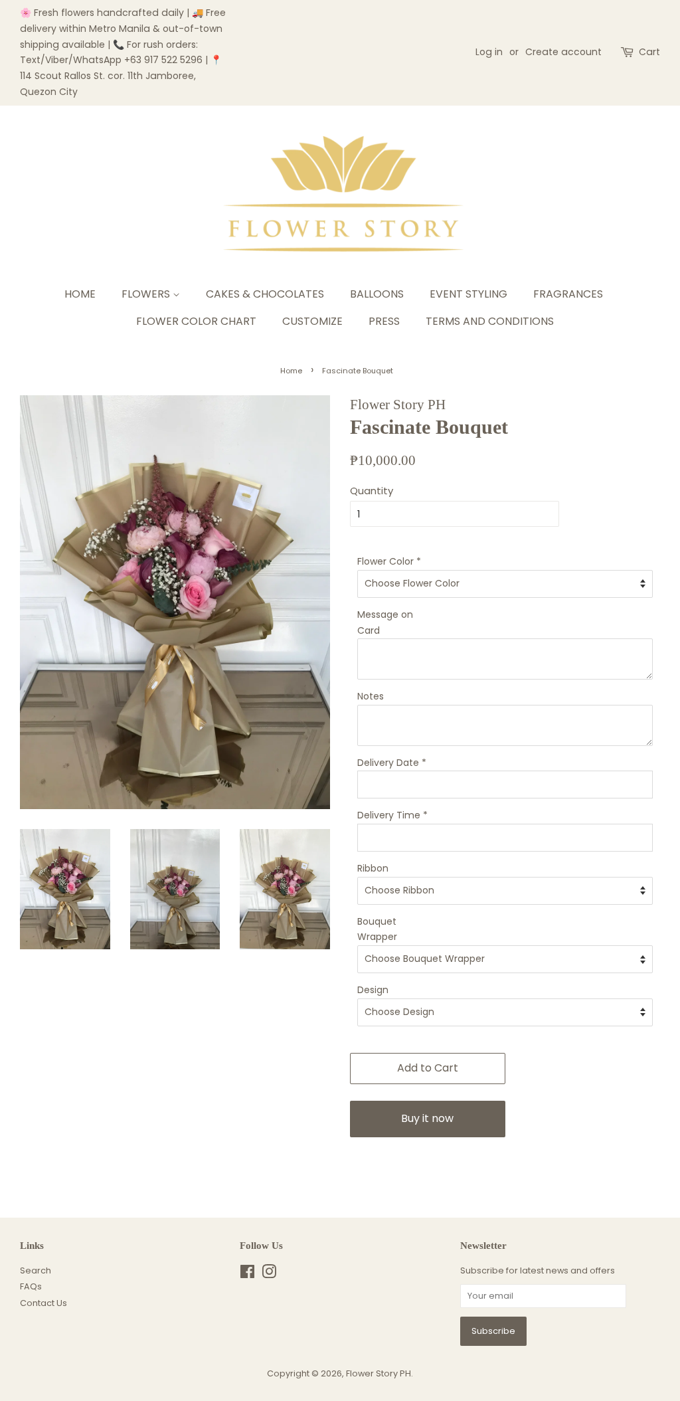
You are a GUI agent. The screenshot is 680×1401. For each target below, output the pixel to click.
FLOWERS (147, 294)
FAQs (31, 1286)
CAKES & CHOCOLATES (265, 294)
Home (291, 370)
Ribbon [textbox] (372, 868)
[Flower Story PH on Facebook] (247, 1274)
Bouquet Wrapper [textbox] (377, 929)
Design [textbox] (372, 989)
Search (35, 1270)
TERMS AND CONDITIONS (490, 321)
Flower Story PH (378, 1373)
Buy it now (427, 1118)
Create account (563, 51)
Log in (489, 51)
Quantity (371, 491)
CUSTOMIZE (312, 321)
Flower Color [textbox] (389, 561)
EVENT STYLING (468, 294)
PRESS (384, 321)
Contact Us (43, 1303)
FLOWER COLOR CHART (196, 321)
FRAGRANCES (568, 294)
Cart (649, 51)
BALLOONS (377, 294)
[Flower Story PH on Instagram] (269, 1274)
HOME (80, 294)
